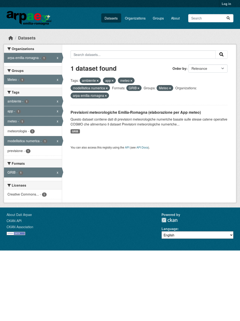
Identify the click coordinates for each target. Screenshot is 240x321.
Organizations (135, 18)
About (175, 18)
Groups (158, 18)
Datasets (111, 18)
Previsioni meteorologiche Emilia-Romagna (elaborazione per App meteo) (136, 112)
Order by (179, 68)
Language (169, 228)
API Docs (142, 147)
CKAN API (14, 220)
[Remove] (97, 80)
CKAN (169, 220)
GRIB (75, 131)
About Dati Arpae (19, 214)
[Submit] (228, 18)
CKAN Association (20, 226)
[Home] (10, 38)
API (127, 147)
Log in (226, 3)
